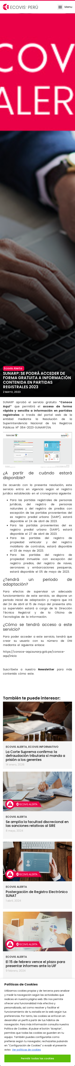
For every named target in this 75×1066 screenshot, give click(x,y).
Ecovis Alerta (16, 747)
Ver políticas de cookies (26, 1049)
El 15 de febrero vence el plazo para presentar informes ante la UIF (35, 964)
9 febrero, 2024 (16, 970)
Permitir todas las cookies (37, 1058)
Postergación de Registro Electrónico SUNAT (37, 894)
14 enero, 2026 (15, 764)
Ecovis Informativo (43, 747)
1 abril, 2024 (13, 900)
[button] (60, 7)
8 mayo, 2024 (14, 830)
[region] (37, 1022)
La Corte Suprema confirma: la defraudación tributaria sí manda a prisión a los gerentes (35, 755)
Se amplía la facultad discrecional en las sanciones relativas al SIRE (37, 824)
